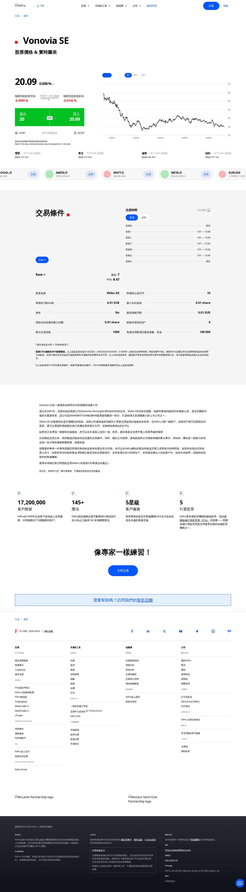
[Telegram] (197, 631)
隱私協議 (138, 839)
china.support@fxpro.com (178, 850)
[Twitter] (164, 631)
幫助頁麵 (145, 600)
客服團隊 (195, 839)
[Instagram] (213, 631)
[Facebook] (132, 631)
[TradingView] (229, 631)
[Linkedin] (148, 631)
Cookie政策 (150, 839)
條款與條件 (126, 839)
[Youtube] (180, 631)
